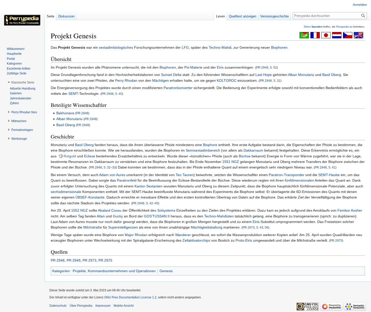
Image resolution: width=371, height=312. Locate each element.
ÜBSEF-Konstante (89, 197)
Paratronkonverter (178, 88)
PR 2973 (89, 260)
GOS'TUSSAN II (157, 216)
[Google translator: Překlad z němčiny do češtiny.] (347, 35)
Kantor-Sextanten (149, 186)
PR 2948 (82, 113)
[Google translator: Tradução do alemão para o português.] (304, 35)
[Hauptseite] (22, 20)
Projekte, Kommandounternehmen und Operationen (114, 271)
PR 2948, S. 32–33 (103, 167)
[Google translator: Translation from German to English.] (358, 35)
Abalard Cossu (109, 210)
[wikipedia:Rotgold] (60, 156)
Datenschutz (58, 305)
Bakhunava (65, 113)
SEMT (73, 94)
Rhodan (141, 235)
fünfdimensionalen (299, 180)
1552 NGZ (79, 210)
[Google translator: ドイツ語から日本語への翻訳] (326, 35)
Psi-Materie (193, 67)
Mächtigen (160, 80)
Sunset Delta (171, 75)
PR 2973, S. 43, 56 (255, 227)
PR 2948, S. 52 (266, 67)
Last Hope (263, 75)
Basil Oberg (331, 75)
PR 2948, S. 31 (270, 80)
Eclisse (89, 156)
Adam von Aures (112, 175)
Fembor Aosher (349, 210)
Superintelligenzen (123, 227)
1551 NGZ (230, 162)
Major (129, 235)
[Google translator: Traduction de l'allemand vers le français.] (315, 35)
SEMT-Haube (329, 175)
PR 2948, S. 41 (325, 167)
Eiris (220, 67)
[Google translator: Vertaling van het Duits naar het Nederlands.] (336, 35)
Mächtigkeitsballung (206, 227)
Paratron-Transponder (286, 175)
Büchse (245, 156)
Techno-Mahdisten (219, 216)
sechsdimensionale (66, 192)
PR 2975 (336, 240)
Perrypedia (342, 26)
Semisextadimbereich (203, 150)
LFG (185, 47)
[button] (22, 82)
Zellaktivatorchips (196, 240)
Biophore (210, 145)
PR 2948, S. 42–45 (145, 203)
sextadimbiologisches (116, 47)
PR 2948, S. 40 (111, 93)
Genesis (166, 271)
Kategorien (61, 271)
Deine (313, 26)
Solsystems (166, 210)
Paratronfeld (127, 180)
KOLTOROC (226, 80)
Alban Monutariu (301, 75)
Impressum (103, 305)
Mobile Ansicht (124, 305)
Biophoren (279, 47)
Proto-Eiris (243, 240)
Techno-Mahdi (220, 47)
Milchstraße (92, 227)
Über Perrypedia (81, 305)
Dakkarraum (253, 150)
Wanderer (183, 235)
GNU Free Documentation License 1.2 (130, 297)
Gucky (118, 216)
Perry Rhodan (126, 80)
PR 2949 (74, 260)
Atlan (101, 216)
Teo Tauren (185, 175)
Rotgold (70, 156)
